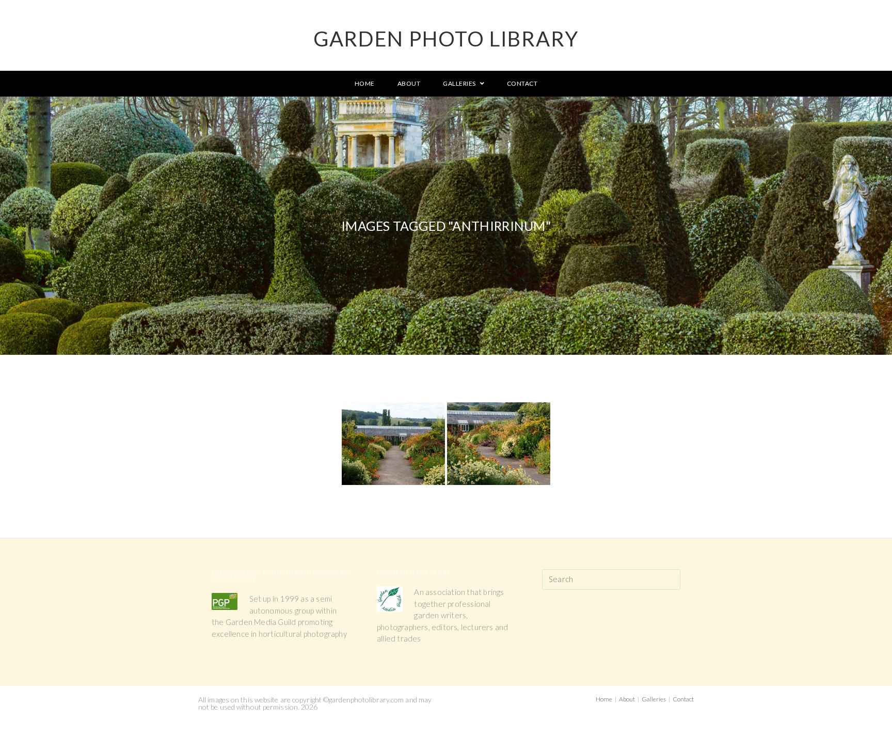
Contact (683, 699)
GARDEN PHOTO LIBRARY (446, 38)
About (627, 699)
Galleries (654, 699)
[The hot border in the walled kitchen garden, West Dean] (498, 443)
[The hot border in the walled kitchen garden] (393, 443)
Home (604, 699)
